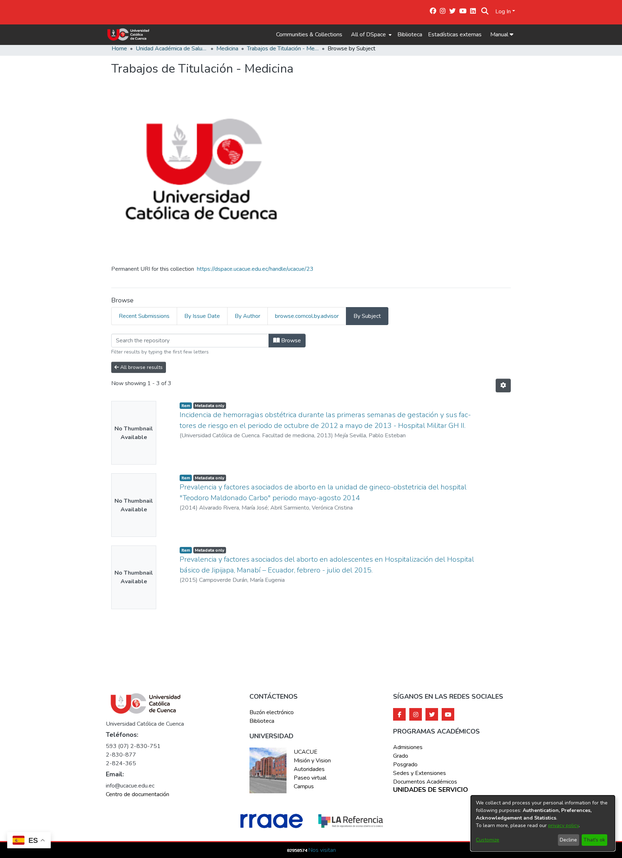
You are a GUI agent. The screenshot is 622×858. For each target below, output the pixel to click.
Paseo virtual (310, 778)
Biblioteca (409, 34)
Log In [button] (503, 11)
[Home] (128, 34)
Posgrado (405, 764)
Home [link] (119, 49)
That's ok (594, 839)
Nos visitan (322, 850)
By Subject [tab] (367, 316)
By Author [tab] (247, 316)
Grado (400, 756)
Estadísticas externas (455, 34)
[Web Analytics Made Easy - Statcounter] (297, 850)
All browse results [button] (141, 367)
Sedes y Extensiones (419, 773)
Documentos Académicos (425, 782)
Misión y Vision (312, 761)
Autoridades (309, 769)
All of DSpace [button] (368, 34)
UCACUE (305, 752)
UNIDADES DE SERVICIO (430, 790)
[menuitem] (371, 34)
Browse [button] (290, 340)
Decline (568, 839)
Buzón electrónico (271, 712)
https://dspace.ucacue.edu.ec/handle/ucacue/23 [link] (255, 269)
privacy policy (563, 825)
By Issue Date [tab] (202, 316)
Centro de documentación (137, 794)
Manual (500, 34)
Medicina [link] (227, 49)
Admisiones (408, 747)
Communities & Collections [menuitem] (309, 34)
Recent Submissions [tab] (144, 316)
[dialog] (543, 823)
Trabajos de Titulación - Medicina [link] (283, 49)
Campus (304, 786)
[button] (485, 11)
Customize (487, 839)
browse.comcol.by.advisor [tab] (307, 316)
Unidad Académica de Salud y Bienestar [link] (172, 49)
